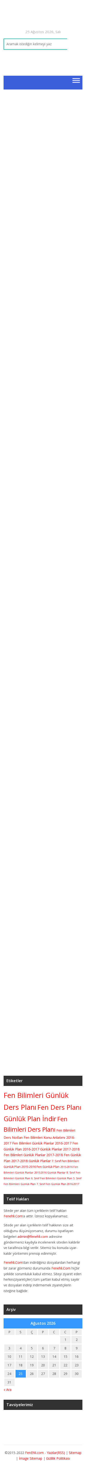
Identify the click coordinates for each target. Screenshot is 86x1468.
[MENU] (76, 80)
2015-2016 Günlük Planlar (50, 1172)
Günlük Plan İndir (30, 1118)
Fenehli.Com (13, 1216)
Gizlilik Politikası (58, 1458)
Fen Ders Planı (59, 1107)
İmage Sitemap (30, 1458)
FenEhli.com (34, 1452)
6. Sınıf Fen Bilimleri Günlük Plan (51, 1178)
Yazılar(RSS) (56, 1452)
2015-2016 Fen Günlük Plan (40, 1167)
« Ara (7, 1389)
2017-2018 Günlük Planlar (31, 1161)
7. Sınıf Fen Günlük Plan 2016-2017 (58, 1184)
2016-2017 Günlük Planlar (42, 1149)
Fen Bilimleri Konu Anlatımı (44, 1137)
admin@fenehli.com (32, 1236)
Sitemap (75, 1452)
